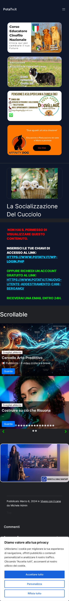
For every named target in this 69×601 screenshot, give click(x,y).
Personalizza (34, 583)
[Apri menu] (64, 9)
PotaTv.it (10, 9)
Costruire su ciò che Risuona (26, 410)
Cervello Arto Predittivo (22, 358)
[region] (34, 569)
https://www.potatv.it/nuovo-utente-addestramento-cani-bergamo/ (34, 284)
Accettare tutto (34, 574)
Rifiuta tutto (34, 593)
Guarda (8, 371)
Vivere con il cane (51, 501)
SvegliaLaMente (12, 352)
